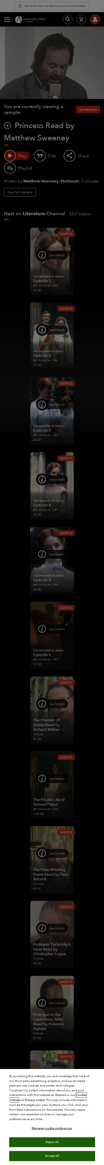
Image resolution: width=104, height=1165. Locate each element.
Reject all (52, 1142)
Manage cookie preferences (52, 1128)
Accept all (52, 1156)
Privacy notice (35, 1100)
